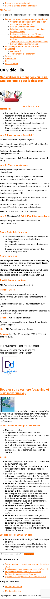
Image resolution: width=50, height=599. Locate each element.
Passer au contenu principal (17, 3)
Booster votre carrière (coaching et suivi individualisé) (24, 391)
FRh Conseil (5, 10)
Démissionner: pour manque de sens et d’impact (26, 569)
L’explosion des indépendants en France (23, 571)
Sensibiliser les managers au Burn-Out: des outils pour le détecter (24, 79)
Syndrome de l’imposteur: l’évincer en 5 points (25, 576)
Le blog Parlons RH (13, 586)
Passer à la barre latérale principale (21, 6)
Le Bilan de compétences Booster (20, 574)
